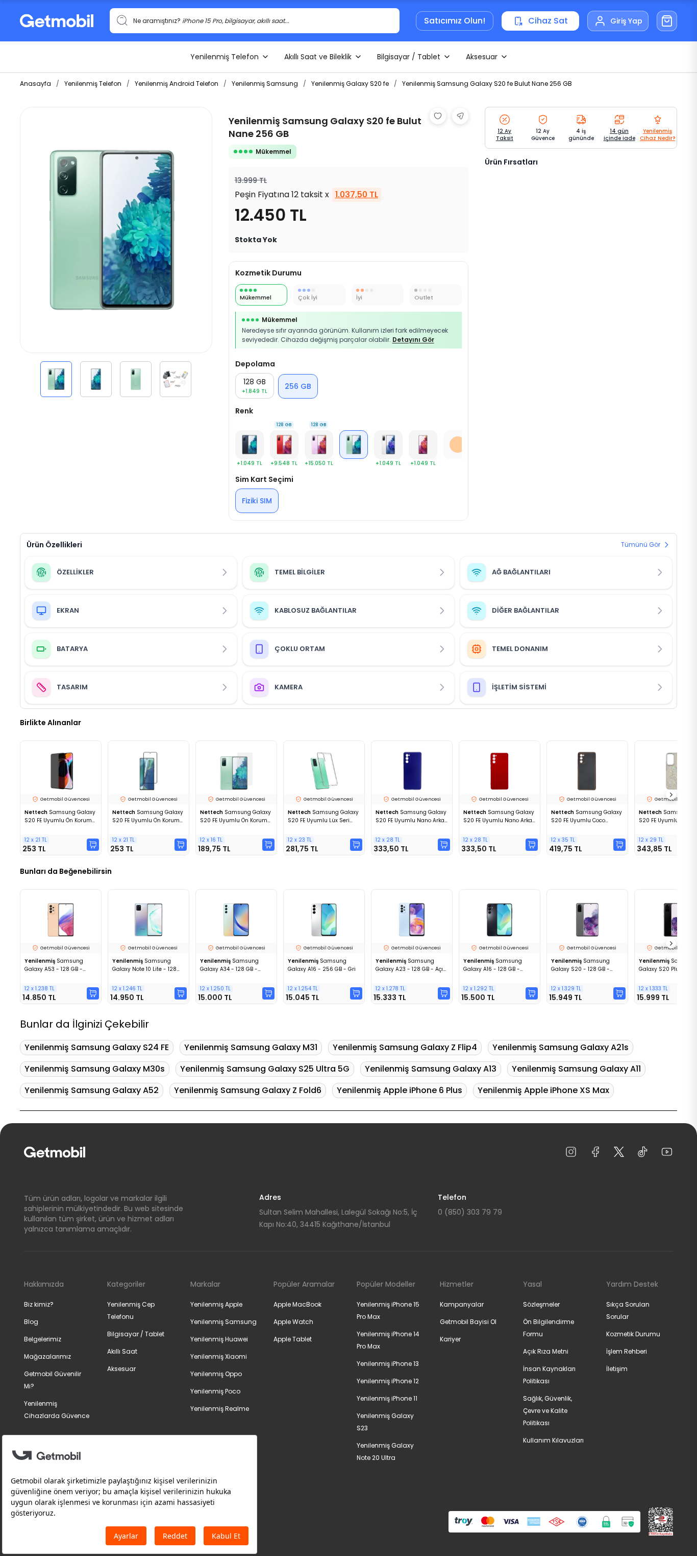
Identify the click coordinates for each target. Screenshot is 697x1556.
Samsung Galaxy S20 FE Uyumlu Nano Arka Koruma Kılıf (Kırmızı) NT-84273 (498, 816)
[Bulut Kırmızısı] (284, 444)
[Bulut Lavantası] (319, 444)
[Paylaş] (460, 116)
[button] (56, 379)
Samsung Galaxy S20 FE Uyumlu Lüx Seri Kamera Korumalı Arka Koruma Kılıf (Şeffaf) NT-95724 (323, 816)
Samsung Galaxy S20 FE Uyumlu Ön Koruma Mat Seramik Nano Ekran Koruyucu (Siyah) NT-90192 (147, 816)
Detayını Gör (413, 339)
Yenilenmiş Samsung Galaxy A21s (560, 1047)
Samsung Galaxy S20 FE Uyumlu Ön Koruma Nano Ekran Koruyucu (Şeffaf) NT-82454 (235, 816)
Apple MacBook (297, 1304)
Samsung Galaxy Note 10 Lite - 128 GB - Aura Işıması (144, 965)
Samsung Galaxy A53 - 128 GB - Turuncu (53, 965)
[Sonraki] (671, 794)
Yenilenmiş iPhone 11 (387, 1398)
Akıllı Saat (122, 1351)
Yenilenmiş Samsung (265, 83)
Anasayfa (35, 83)
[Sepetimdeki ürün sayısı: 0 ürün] (667, 21)
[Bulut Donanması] (249, 444)
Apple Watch (293, 1321)
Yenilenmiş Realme (219, 1408)
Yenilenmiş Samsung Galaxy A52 (91, 1090)
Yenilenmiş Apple (216, 1304)
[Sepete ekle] (93, 845)
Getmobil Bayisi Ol (468, 1321)
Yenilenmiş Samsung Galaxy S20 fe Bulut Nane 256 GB (487, 83)
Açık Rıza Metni (545, 1351)
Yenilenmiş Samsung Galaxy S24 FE (96, 1047)
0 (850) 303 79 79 (470, 1212)
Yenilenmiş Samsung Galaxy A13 (430, 1069)
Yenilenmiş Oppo (216, 1373)
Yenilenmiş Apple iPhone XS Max (543, 1090)
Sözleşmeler (541, 1304)
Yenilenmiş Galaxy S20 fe (350, 83)
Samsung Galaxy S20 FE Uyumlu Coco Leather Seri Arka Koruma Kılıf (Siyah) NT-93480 (586, 816)
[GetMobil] (56, 20)
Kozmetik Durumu (633, 1334)
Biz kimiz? (39, 1304)
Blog (31, 1321)
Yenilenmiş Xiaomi (218, 1356)
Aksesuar (481, 57)
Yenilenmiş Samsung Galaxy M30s (94, 1069)
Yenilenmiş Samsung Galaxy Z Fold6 (247, 1090)
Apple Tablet (292, 1339)
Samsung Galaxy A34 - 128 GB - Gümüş (229, 965)
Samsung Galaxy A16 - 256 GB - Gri (322, 965)
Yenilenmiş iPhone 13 (388, 1363)
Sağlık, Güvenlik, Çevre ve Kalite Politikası (547, 1410)
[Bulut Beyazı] (388, 444)
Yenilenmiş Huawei (219, 1339)
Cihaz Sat (548, 21)
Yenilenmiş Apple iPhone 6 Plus (399, 1090)
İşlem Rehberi (626, 1351)
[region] (116, 252)
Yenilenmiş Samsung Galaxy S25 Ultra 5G (265, 1069)
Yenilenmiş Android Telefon (176, 83)
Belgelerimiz (42, 1339)
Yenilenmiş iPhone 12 (388, 1381)
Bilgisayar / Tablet (408, 57)
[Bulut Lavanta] (423, 444)
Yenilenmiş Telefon (224, 57)
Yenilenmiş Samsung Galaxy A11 (576, 1069)
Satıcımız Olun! (454, 21)
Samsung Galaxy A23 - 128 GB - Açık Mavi (410, 965)
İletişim (617, 1368)
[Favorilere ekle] (438, 116)
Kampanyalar (462, 1304)
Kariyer (450, 1339)
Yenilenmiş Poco (215, 1391)
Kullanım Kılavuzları (553, 1440)
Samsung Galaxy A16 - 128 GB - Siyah (492, 965)
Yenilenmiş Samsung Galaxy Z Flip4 (405, 1047)
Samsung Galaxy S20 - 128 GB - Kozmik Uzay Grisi (580, 965)
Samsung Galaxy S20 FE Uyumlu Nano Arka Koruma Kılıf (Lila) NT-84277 (411, 816)
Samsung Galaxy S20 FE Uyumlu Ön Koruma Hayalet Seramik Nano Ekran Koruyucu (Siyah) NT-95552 (59, 816)
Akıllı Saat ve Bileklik (318, 57)
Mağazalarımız (47, 1356)
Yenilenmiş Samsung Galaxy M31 (250, 1047)
